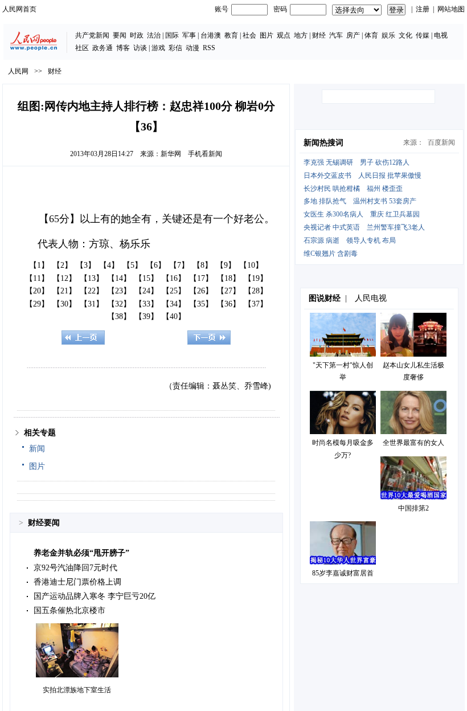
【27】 (228, 291)
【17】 (201, 278)
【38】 (119, 316)
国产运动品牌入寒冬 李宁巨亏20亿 (94, 596)
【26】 (201, 291)
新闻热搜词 (323, 142)
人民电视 (371, 298)
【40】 (174, 316)
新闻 (37, 448)
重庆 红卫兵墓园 (395, 214)
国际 (172, 35)
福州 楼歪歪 (385, 189)
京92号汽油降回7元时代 (75, 567)
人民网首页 (19, 9)
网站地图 (451, 9)
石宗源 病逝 (321, 240)
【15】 (146, 278)
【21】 (64, 291)
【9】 (226, 265)
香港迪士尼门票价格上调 (77, 582)
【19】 (256, 278)
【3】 (86, 265)
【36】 (228, 304)
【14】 (119, 278)
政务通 (102, 48)
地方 (301, 35)
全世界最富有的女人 (413, 443)
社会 (249, 35)
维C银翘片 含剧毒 (331, 254)
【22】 (92, 291)
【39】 (146, 316)
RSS (209, 48)
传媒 (422, 35)
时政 (137, 35)
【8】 (202, 265)
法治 (154, 35)
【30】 (64, 304)
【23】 (119, 291)
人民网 (18, 71)
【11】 (37, 278)
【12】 (64, 278)
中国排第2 (413, 508)
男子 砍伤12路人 (384, 162)
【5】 (132, 265)
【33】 (146, 304)
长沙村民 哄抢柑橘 (332, 189)
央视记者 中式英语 (332, 227)
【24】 (146, 291)
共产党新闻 (92, 35)
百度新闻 (441, 142)
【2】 (62, 265)
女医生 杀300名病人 (333, 214)
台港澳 (210, 35)
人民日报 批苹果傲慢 (389, 175)
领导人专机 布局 (371, 240)
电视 (441, 35)
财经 (319, 35)
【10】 (251, 265)
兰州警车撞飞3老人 (396, 227)
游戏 (158, 48)
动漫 (192, 48)
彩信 (175, 48)
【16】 (174, 278)
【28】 (256, 291)
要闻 (119, 35)
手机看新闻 (205, 154)
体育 (371, 35)
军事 (189, 35)
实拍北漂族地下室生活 (77, 690)
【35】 (201, 304)
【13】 (92, 278)
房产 (353, 35)
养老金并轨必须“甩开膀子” (81, 553)
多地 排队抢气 (325, 201)
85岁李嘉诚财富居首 (343, 573)
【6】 (156, 265)
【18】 (228, 278)
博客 (123, 48)
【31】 (92, 304)
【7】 (179, 265)
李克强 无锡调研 (328, 162)
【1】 (39, 265)
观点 (283, 35)
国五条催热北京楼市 (69, 610)
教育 (231, 35)
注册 (422, 9)
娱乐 (388, 35)
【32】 (119, 304)
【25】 (174, 291)
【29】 (37, 304)
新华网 (171, 154)
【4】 (109, 265)
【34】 (174, 304)
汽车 (336, 35)
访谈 (140, 48)
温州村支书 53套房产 (384, 201)
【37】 (256, 304)
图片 (266, 35)
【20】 (37, 291)
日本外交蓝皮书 (327, 175)
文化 (405, 35)
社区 (82, 48)
